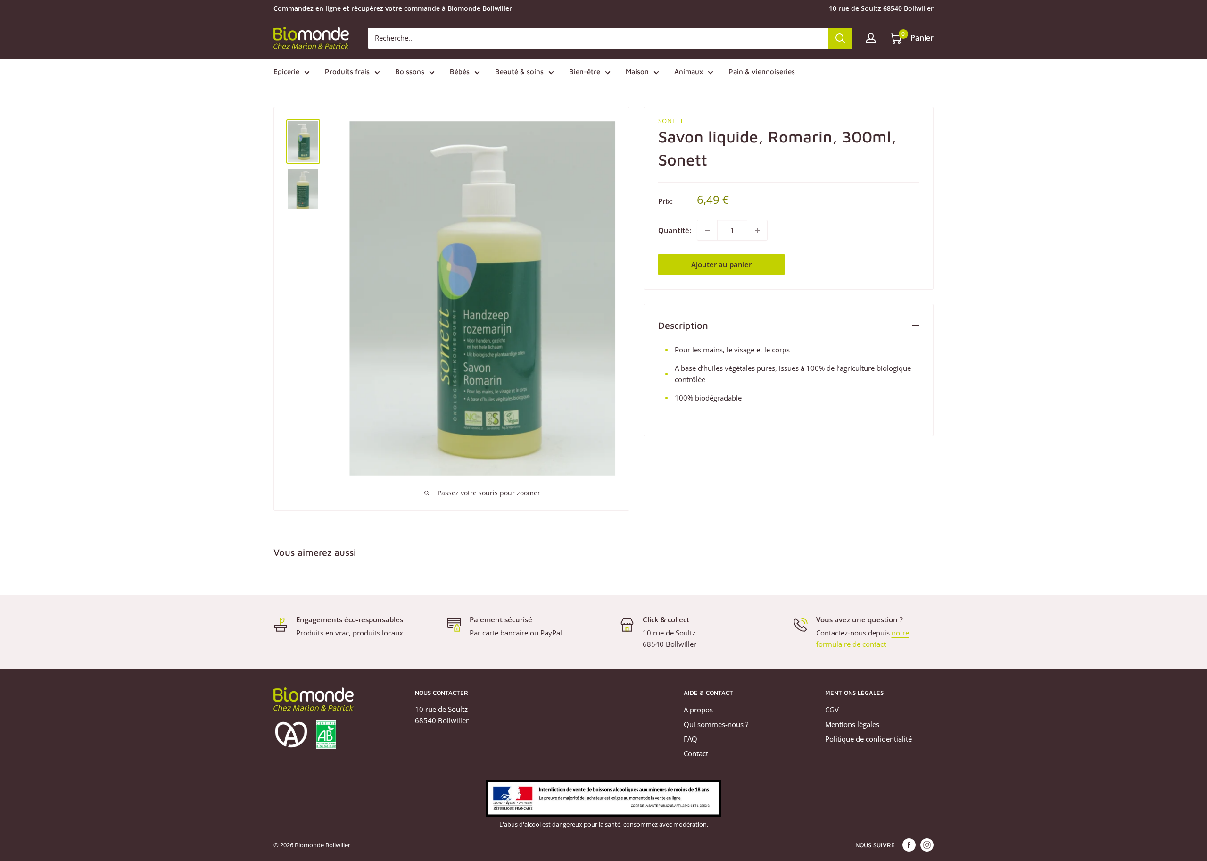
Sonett (671, 121)
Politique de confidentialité (868, 739)
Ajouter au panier (721, 264)
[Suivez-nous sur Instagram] (927, 845)
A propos (698, 709)
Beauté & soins (519, 71)
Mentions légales (852, 724)
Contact (696, 753)
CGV (832, 709)
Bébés (460, 71)
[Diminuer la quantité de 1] (707, 230)
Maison (637, 71)
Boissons (409, 71)
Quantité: (674, 230)
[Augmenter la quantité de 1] (757, 230)
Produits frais (347, 71)
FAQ (690, 739)
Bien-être (584, 71)
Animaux (688, 71)
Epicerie (286, 71)
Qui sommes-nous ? (716, 724)
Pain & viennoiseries (761, 71)
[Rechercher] (840, 38)
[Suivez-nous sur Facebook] (909, 845)
